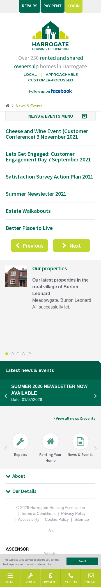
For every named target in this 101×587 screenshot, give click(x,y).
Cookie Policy (57, 519)
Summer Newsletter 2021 (36, 193)
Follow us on (40, 91)
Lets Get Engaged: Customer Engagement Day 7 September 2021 (48, 156)
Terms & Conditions (38, 513)
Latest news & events (30, 370)
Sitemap (81, 519)
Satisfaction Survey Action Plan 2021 (49, 176)
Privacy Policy (73, 513)
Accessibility (28, 519)
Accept (82, 561)
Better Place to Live (29, 227)
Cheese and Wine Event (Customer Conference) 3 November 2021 (47, 133)
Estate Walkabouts (28, 210)
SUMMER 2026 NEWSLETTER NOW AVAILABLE (49, 393)
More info (44, 564)
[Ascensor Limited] (50, 549)
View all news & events (75, 418)
